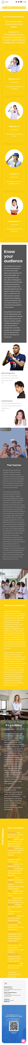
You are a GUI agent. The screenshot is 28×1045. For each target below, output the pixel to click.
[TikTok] (8, 1001)
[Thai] (16, 1)
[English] (19, 1)
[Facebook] (5, 1001)
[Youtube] (7, 1001)
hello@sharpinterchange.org (9, 1000)
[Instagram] (4, 1001)
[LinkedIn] (6, 1001)
